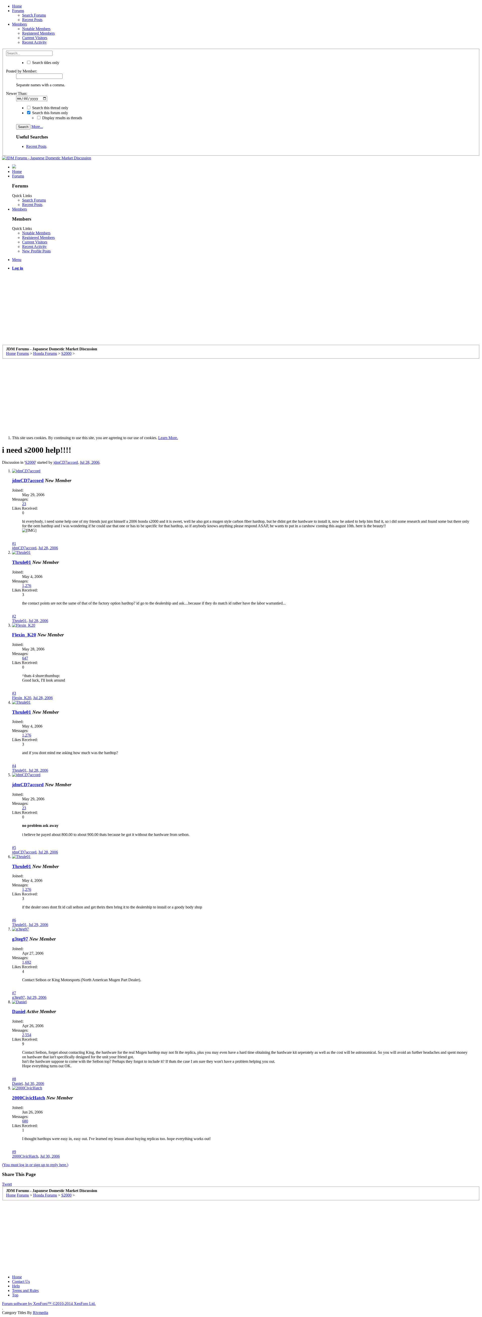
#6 (14, 920)
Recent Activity (34, 42)
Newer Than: (16, 93)
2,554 (26, 1035)
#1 (14, 543)
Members (19, 24)
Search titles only (45, 62)
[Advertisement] (152, 310)
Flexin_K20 (24, 634)
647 (25, 658)
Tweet (7, 1184)
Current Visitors (34, 38)
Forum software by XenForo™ (49, 1303)
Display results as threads (61, 118)
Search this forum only (49, 113)
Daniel (18, 1011)
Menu (16, 259)
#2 (14, 616)
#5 (14, 847)
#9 (14, 1152)
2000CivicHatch (28, 1097)
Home (17, 6)
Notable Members (36, 29)
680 (25, 1121)
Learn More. (168, 438)
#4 (14, 766)
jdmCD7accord (65, 462)
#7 (14, 993)
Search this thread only (49, 108)
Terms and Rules (25, 1290)
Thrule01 (21, 562)
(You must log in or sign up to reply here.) (35, 1165)
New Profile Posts (36, 251)
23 (24, 504)
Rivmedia (40, 1312)
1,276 (26, 585)
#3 (14, 693)
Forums (18, 11)
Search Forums (34, 15)
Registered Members (38, 33)
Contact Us (21, 1281)
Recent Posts (32, 20)
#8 (14, 1079)
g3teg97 (20, 939)
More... (37, 126)
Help (16, 1286)
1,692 (26, 962)
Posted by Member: (21, 71)
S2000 (30, 462)
